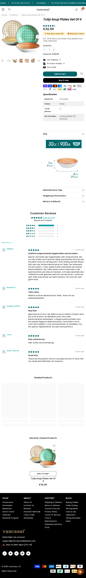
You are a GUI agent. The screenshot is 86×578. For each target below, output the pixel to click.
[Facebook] (4, 553)
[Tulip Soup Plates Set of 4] (43, 457)
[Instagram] (10, 553)
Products (14, 15)
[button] (4, 37)
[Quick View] (54, 451)
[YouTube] (28, 553)
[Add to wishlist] (81, 73)
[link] (15, 421)
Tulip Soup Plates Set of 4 (43, 479)
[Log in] (76, 9)
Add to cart (60, 74)
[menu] (3, 9)
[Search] (9, 9)
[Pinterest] (16, 553)
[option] (21, 37)
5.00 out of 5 (49, 218)
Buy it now (64, 80)
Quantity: (47, 46)
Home (4, 15)
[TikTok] (22, 553)
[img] (33, 250)
